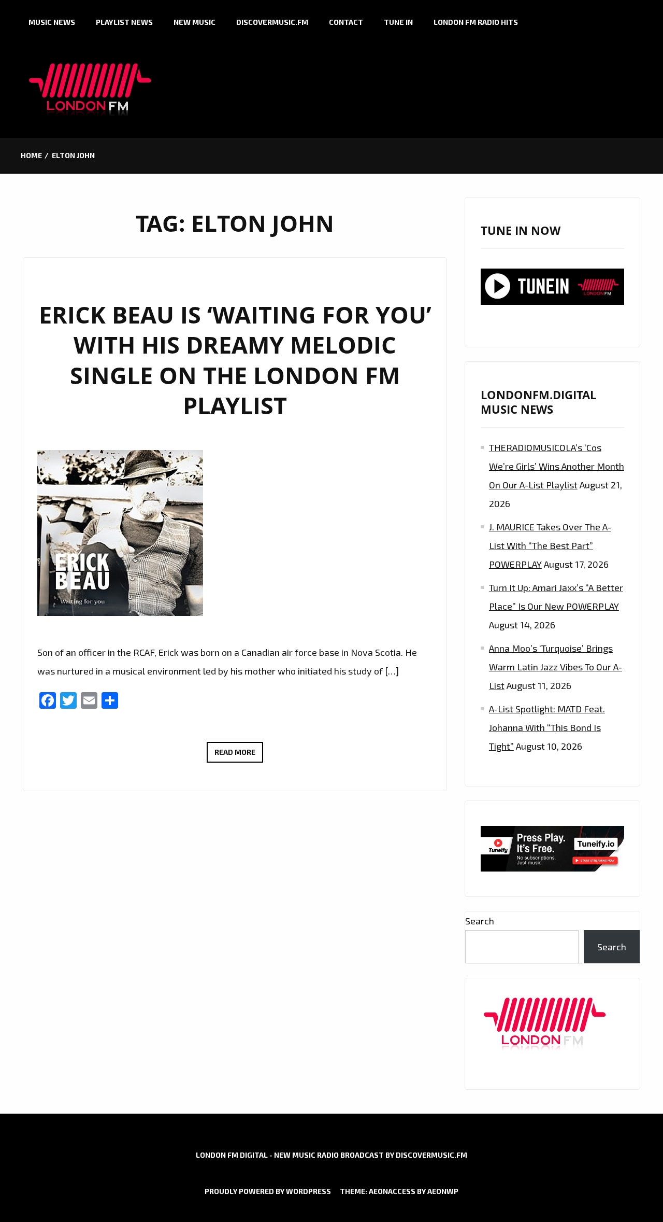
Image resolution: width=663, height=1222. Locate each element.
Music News (51, 22)
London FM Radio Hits (476, 22)
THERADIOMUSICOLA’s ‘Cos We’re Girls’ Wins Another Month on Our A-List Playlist (556, 466)
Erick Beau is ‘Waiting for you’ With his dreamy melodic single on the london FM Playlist (235, 360)
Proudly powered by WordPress (268, 1191)
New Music (194, 22)
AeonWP (442, 1191)
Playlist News (124, 22)
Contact (346, 22)
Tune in (398, 22)
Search (479, 920)
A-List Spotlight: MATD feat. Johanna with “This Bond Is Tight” (547, 727)
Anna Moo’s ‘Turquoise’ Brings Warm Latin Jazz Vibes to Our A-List (555, 666)
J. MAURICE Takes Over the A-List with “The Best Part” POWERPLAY (550, 545)
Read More (238, 755)
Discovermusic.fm (272, 22)
